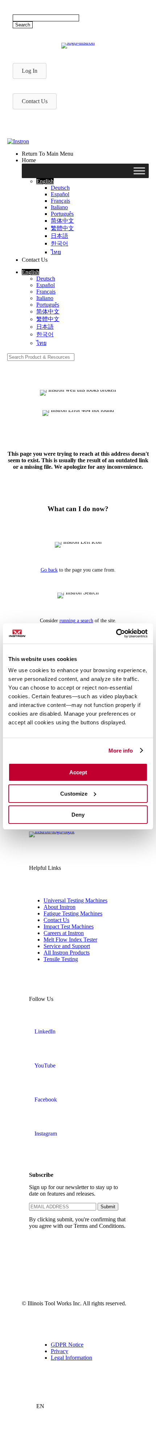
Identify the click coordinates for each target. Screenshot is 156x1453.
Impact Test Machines (69, 926)
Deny (78, 815)
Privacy (59, 1351)
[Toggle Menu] (139, 171)
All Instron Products (67, 952)
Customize (73, 794)
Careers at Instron (64, 933)
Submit (107, 1206)
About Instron (59, 907)
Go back (49, 570)
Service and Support (67, 946)
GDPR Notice (67, 1345)
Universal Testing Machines (75, 900)
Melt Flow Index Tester (70, 939)
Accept (78, 772)
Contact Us (56, 920)
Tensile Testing (61, 959)
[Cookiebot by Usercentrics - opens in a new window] (116, 633)
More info (120, 750)
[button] (45, 181)
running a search (76, 620)
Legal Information (71, 1358)
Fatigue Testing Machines (73, 913)
